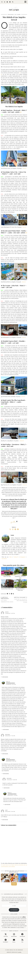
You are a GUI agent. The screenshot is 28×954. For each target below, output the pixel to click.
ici (19, 72)
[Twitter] (2, 2)
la (1, 74)
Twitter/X (16, 557)
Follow (14, 883)
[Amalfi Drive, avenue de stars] (20, 571)
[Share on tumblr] (13, 593)
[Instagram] (4, 2)
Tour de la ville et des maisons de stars (20, 600)
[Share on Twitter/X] (9, 593)
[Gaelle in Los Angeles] (14, 8)
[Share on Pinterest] (11, 593)
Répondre (5, 677)
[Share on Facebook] (7, 593)
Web (10, 557)
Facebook (4, 558)
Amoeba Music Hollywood (7, 588)
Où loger (17, 14)
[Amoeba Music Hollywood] (7, 583)
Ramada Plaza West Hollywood (20, 589)
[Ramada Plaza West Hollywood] (20, 583)
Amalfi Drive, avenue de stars (20, 577)
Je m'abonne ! (14, 909)
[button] (26, 2)
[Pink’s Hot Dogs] (7, 571)
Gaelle (8, 681)
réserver (24, 168)
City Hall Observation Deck (7, 599)
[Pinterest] (7, 2)
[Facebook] (10, 2)
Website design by (14, 952)
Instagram (22, 557)
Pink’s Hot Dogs (7, 576)
